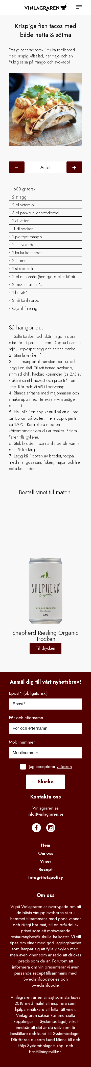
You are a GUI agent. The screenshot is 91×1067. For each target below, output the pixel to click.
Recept (45, 869)
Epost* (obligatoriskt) (28, 693)
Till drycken (45, 648)
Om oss (45, 853)
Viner (45, 861)
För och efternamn (26, 718)
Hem (45, 845)
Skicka (45, 781)
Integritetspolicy (45, 877)
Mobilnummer (22, 742)
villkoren (64, 766)
